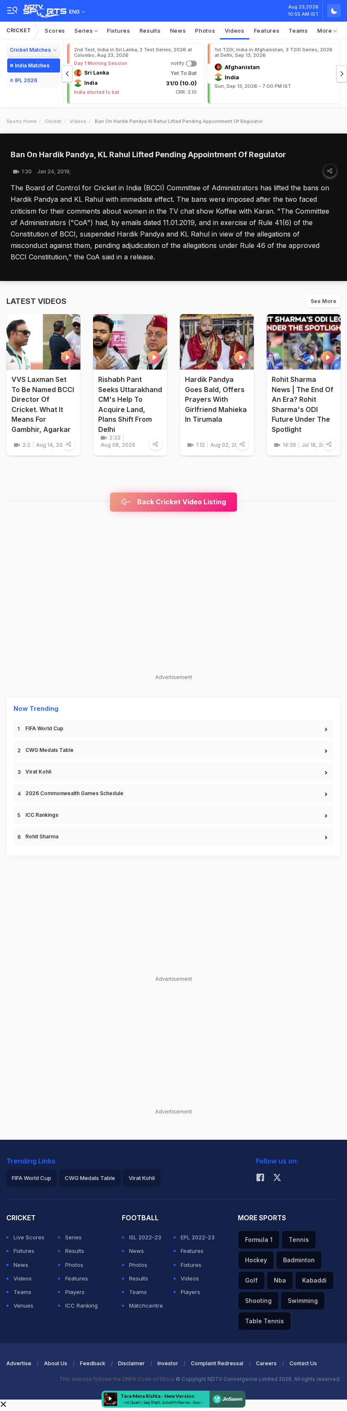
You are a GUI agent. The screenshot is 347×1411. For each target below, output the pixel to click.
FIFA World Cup (44, 728)
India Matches (32, 65)
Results (150, 30)
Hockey (256, 1259)
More (325, 30)
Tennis (299, 1239)
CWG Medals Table (49, 750)
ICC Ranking (81, 1305)
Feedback (92, 1363)
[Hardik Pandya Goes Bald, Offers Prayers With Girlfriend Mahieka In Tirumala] (217, 342)
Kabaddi (314, 1280)
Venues (23, 1305)
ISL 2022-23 (145, 1237)
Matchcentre (146, 1305)
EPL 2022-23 (198, 1237)
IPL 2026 (26, 80)
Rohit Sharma (41, 836)
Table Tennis (264, 1321)
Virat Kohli (38, 771)
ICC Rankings (41, 815)
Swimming (303, 1300)
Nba (280, 1280)
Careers (266, 1363)
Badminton (299, 1259)
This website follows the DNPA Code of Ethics (117, 1379)
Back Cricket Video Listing (180, 502)
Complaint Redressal (217, 1363)
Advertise (18, 1363)
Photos (205, 30)
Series (84, 30)
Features (267, 30)
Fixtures (118, 30)
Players (75, 1292)
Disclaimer (131, 1363)
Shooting (258, 1300)
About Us (55, 1363)
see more (323, 301)
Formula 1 (259, 1239)
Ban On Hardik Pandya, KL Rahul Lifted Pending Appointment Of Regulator (148, 154)
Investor (167, 1363)
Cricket (18, 30)
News (178, 30)
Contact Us (303, 1363)
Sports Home (21, 121)
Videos (235, 30)
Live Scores (29, 1237)
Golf (251, 1280)
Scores (55, 30)
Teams (298, 30)
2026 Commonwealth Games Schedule (74, 793)
